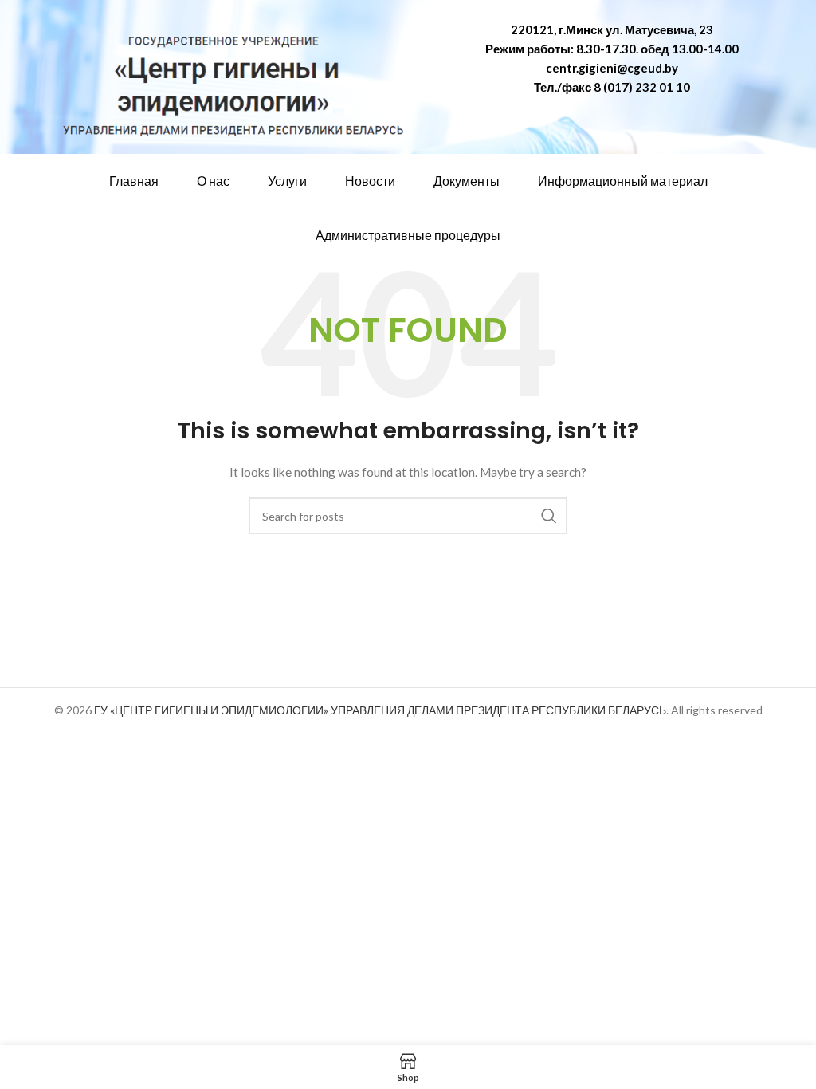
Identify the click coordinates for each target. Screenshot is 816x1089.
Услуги (287, 180)
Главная (134, 180)
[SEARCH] (549, 515)
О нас (213, 180)
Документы (467, 180)
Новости (370, 180)
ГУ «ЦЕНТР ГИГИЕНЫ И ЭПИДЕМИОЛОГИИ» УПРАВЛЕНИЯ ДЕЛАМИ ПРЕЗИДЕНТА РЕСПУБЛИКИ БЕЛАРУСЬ (380, 710)
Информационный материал (623, 180)
